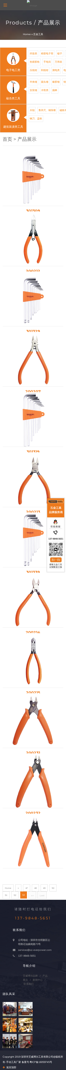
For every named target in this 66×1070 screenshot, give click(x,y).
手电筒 (47, 61)
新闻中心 (38, 979)
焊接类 (33, 53)
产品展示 (26, 139)
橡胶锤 (56, 81)
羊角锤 (33, 81)
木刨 (32, 110)
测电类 (56, 70)
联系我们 (28, 984)
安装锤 (33, 90)
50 (53, 888)
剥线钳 (44, 70)
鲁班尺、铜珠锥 (47, 110)
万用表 (58, 61)
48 (35, 888)
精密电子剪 (47, 53)
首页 (7, 139)
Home (26, 34)
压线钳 (33, 70)
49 (44, 888)
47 (26, 888)
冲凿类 (44, 90)
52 (15, 895)
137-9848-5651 (27, 955)
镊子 (59, 53)
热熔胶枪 (35, 61)
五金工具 (38, 34)
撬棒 (54, 90)
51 (6, 895)
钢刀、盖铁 (36, 118)
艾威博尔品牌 (30, 975)
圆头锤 (44, 81)
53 (23, 895)
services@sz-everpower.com (35, 950)
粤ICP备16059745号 (41, 1062)
